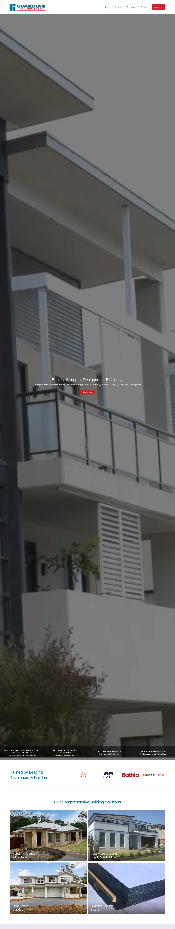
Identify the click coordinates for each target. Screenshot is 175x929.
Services (130, 7)
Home (107, 7)
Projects (144, 7)
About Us (118, 7)
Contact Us (158, 7)
